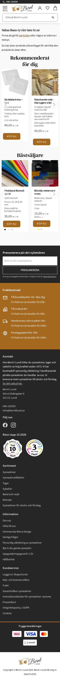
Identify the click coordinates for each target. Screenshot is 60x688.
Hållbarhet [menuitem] (8, 559)
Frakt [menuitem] (5, 585)
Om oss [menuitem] (7, 520)
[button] (5, 8)
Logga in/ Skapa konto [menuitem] (15, 574)
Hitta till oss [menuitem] (9, 526)
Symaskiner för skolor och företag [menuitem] (22, 505)
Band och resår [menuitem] (11, 494)
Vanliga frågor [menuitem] (10, 537)
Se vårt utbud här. (12, 383)
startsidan (24, 35)
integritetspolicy (49, 276)
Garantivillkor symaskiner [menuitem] (17, 591)
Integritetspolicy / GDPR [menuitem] (16, 607)
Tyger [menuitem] (6, 483)
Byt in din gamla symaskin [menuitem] (17, 548)
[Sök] (53, 17)
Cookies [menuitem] (7, 613)
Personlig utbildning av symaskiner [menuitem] (22, 543)
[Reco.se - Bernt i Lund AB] (34, 447)
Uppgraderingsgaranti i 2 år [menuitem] (18, 554)
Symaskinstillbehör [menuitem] (13, 477)
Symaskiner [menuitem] (9, 472)
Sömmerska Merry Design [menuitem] (17, 531)
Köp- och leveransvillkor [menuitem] (16, 580)
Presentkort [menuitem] (9, 602)
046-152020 (12, 2)
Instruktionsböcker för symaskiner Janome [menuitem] (27, 596)
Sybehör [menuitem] (7, 489)
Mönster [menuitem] (7, 500)
